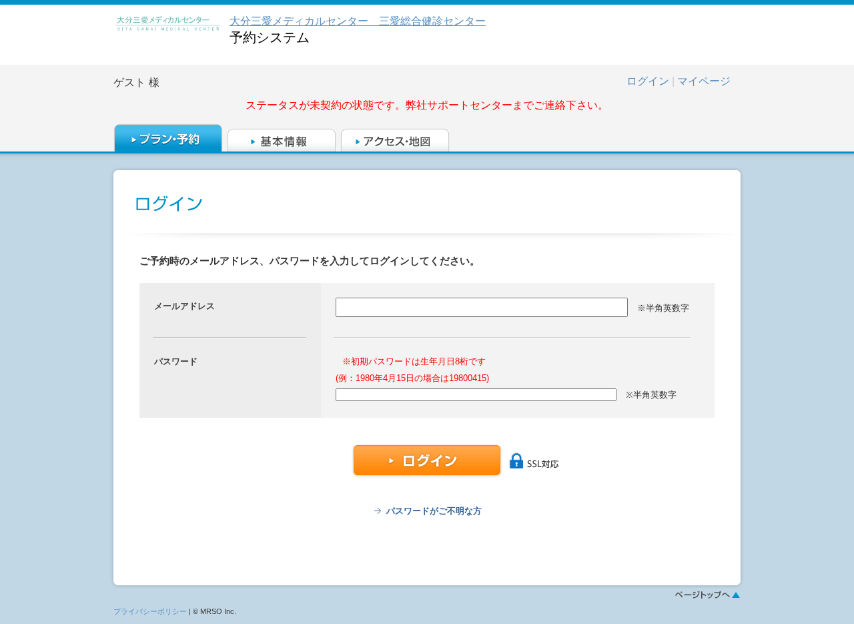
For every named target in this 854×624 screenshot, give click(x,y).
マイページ (704, 81)
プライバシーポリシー (150, 611)
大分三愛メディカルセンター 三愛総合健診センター (358, 21)
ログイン (647, 81)
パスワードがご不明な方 (434, 511)
